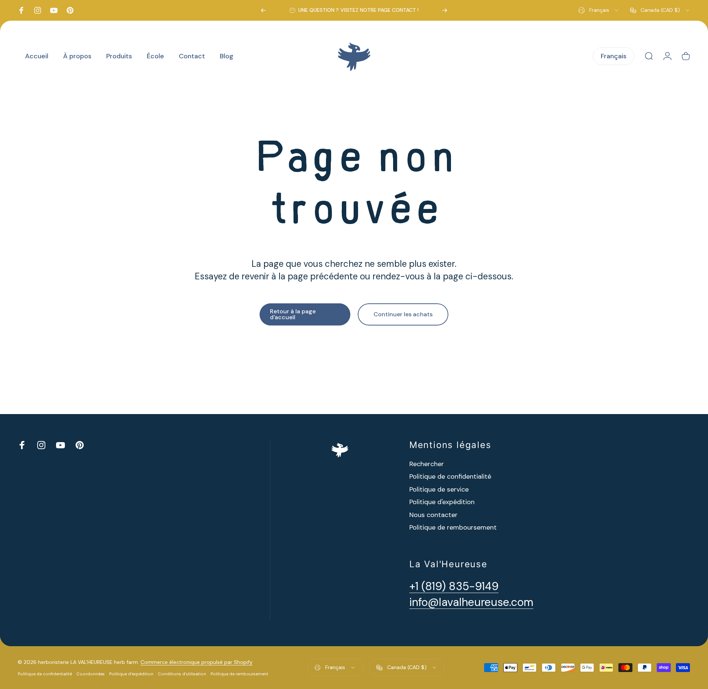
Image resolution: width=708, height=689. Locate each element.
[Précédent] (263, 10)
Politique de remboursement (453, 527)
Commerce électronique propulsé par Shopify (196, 662)
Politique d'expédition (442, 502)
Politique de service (439, 489)
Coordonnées (90, 673)
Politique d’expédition (131, 673)
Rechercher (426, 464)
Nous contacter (433, 515)
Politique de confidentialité (450, 476)
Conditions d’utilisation (182, 673)
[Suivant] (445, 10)
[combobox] (599, 10)
